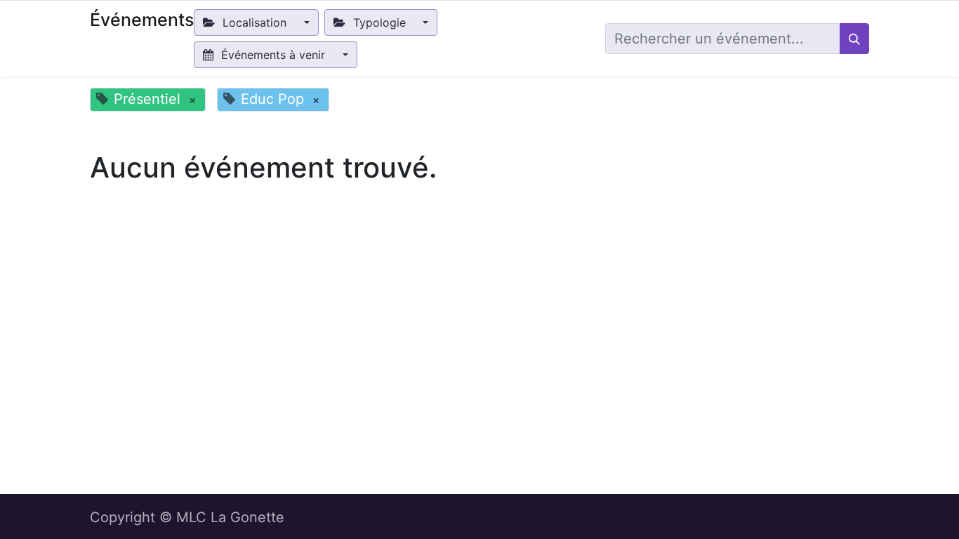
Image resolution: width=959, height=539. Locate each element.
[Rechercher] (854, 38)
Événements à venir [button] (273, 55)
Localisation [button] (254, 22)
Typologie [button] (379, 22)
